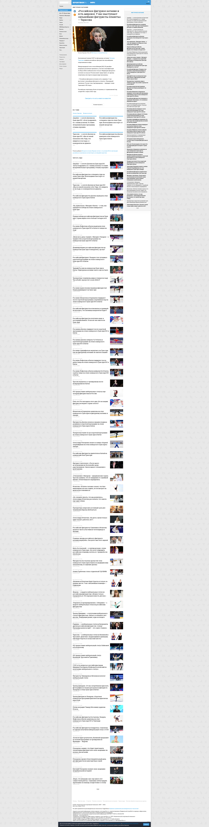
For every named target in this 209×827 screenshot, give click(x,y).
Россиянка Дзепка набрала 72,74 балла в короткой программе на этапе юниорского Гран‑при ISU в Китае (137, 115)
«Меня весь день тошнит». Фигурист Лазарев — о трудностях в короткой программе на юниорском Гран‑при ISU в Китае (137, 59)
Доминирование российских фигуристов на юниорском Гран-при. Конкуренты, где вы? (137, 65)
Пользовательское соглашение (110, 801)
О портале (88, 801)
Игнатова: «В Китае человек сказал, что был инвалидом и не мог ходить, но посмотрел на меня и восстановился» (137, 190)
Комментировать (98, 104)
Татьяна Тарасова (77, 113)
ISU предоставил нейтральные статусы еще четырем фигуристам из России (137, 140)
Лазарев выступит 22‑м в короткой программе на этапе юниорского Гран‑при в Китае (136, 162)
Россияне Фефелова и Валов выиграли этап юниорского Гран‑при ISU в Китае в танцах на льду (137, 53)
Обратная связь (81, 801)
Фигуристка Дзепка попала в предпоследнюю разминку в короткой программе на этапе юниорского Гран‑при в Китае (137, 157)
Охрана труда (121, 801)
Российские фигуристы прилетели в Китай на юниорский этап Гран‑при (137, 172)
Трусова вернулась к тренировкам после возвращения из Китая (136, 135)
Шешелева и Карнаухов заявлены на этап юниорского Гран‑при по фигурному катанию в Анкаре (137, 151)
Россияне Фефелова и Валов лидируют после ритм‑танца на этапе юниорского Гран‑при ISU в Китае (137, 126)
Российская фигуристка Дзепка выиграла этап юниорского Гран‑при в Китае (111, 136)
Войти (148, 3)
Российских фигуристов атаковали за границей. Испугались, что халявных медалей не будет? (137, 100)
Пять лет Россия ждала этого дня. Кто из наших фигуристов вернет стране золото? (137, 145)
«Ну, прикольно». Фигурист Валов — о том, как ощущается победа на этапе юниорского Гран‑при (137, 43)
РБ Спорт (116, 95)
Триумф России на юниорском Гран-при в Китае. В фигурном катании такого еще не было (137, 77)
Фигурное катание (63, 10)
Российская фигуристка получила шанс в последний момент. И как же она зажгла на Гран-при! (137, 105)
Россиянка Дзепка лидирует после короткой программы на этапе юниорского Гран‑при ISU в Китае (136, 110)
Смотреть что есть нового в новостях (98, 98)
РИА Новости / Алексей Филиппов (99, 52)
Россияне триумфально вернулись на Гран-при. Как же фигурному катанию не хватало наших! (137, 121)
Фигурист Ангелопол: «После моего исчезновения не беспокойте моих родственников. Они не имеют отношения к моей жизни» (136, 178)
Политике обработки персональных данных (110, 823)
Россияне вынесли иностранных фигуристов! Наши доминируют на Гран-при (136, 88)
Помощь (75, 801)
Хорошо (146, 824)
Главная (61, 6)
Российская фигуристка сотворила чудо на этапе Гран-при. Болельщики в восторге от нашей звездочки (111, 121)
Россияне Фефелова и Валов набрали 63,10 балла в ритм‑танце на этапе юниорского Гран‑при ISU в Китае (136, 131)
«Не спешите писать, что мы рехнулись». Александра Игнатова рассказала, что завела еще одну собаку (136, 196)
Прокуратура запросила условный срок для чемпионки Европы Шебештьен (137, 201)
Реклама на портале (97, 801)
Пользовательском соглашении (130, 823)
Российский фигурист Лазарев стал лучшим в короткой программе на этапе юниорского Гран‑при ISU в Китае (136, 71)
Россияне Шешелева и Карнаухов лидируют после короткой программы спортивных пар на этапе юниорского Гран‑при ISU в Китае (137, 94)
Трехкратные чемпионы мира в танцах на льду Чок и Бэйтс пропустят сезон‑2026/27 (137, 82)
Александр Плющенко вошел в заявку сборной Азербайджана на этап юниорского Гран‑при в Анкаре (137, 168)
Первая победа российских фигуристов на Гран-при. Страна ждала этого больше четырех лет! (136, 48)
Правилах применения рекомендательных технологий (123, 808)
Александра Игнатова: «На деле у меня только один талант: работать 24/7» (137, 205)
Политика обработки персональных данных (136, 801)
